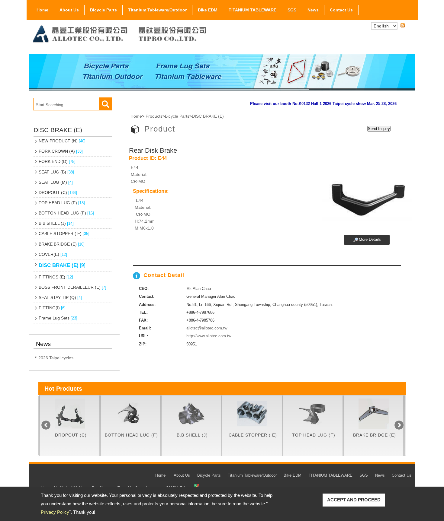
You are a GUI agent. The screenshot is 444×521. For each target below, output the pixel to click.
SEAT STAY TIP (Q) (60, 297)
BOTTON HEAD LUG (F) (66, 213)
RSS (402, 26)
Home (42, 10)
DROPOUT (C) (58, 192)
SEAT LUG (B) (56, 172)
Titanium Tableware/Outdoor (157, 10)
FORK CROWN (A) (61, 151)
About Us (69, 10)
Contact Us (341, 10)
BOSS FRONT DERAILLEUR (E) (72, 287)
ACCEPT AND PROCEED (354, 499)
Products (154, 116)
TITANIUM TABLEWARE (252, 10)
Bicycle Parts (103, 10)
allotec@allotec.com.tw (206, 328)
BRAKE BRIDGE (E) (62, 244)
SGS (292, 10)
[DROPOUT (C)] (69, 414)
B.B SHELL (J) (56, 223)
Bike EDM (207, 10)
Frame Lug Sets (58, 318)
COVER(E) (53, 254)
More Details (370, 239)
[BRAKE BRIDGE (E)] (373, 414)
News (313, 10)
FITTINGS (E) (56, 277)
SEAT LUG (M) (56, 182)
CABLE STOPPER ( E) (64, 233)
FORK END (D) (57, 161)
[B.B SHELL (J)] (191, 414)
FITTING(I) (52, 307)
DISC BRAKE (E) (62, 265)
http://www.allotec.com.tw (208, 336)
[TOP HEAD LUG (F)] (313, 414)
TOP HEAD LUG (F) (62, 202)
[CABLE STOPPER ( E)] (252, 414)
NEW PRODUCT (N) (62, 140)
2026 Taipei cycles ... (58, 357)
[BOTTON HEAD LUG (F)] (130, 414)
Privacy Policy (55, 512)
